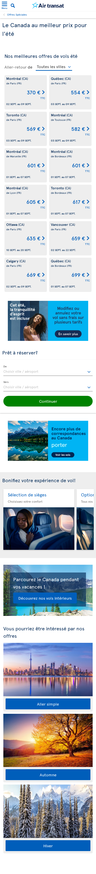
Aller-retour (15, 67)
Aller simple (48, 704)
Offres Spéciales (17, 14)
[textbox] (48, 370)
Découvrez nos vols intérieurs (45, 598)
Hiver (48, 845)
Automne (48, 774)
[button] (48, 401)
